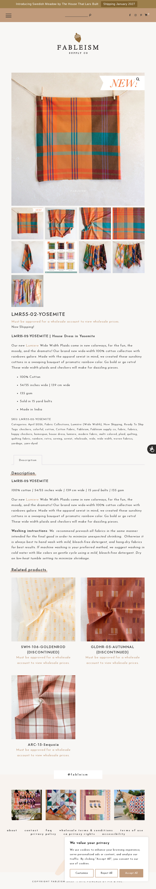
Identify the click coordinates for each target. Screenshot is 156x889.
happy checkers (21, 434)
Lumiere (32, 345)
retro (48, 438)
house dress (57, 434)
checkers (25, 429)
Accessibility (113, 834)
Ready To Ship (134, 424)
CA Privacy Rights (79, 834)
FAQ (49, 830)
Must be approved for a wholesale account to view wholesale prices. (65, 321)
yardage (16, 443)
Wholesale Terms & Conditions (86, 830)
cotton (49, 429)
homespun (40, 434)
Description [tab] (28, 460)
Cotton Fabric (65, 429)
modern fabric (87, 434)
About (12, 830)
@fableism (78, 774)
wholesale (81, 438)
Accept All (131, 873)
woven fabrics (123, 438)
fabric (122, 429)
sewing (57, 438)
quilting (132, 434)
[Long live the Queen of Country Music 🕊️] (26, 805)
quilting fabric (20, 438)
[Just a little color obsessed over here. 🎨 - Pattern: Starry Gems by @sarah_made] (61, 805)
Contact (32, 830)
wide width (104, 438)
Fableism (83, 429)
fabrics (132, 429)
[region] (106, 859)
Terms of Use (131, 830)
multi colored (108, 434)
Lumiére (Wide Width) (86, 424)
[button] (138, 79)
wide (92, 438)
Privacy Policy (44, 834)
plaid (122, 434)
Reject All (106, 873)
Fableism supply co (103, 429)
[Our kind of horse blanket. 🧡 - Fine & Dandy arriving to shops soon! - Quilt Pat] (129, 805)
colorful (38, 429)
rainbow (37, 438)
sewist (68, 438)
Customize (82, 873)
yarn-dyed (31, 443)
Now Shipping (112, 424)
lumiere (71, 434)
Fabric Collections (57, 424)
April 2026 (35, 424)
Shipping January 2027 (119, 4)
